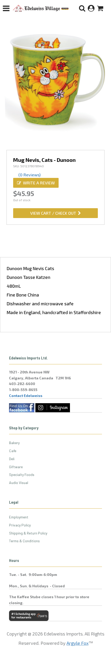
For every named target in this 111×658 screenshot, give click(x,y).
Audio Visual (18, 482)
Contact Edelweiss (25, 395)
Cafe (12, 451)
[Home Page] (40, 8)
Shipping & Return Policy (28, 533)
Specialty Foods (21, 474)
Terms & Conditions (24, 541)
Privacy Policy (20, 525)
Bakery (14, 442)
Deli (11, 459)
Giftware (16, 467)
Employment (18, 517)
